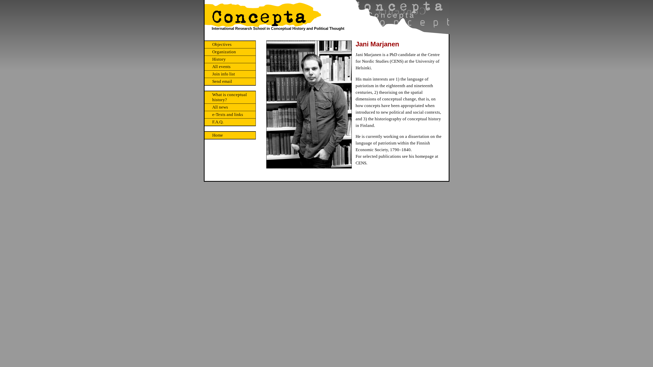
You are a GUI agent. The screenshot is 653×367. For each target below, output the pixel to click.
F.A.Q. (217, 122)
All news (220, 107)
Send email (222, 81)
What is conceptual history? (229, 97)
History (219, 59)
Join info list (223, 74)
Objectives (222, 44)
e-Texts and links (227, 114)
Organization (224, 51)
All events (221, 66)
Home (217, 135)
